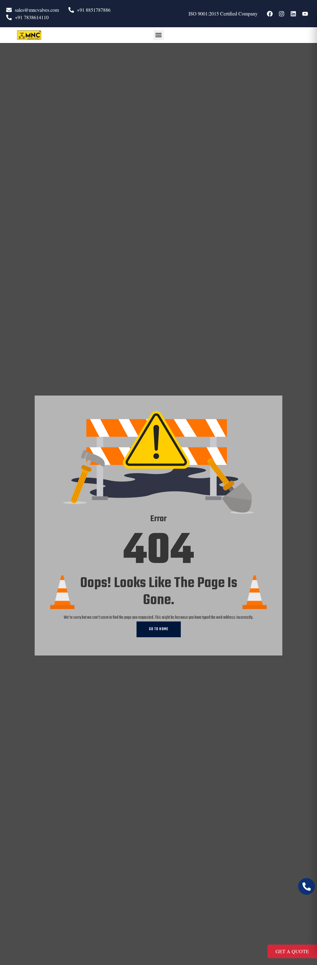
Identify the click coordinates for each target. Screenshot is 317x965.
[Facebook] (270, 13)
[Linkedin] (293, 13)
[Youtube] (305, 13)
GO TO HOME (158, 629)
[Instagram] (281, 13)
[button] (159, 35)
